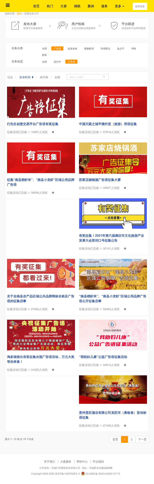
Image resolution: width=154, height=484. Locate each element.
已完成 (71, 61)
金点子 (120, 48)
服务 (104, 6)
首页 (36, 6)
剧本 (44, 54)
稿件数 (44, 77)
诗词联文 (105, 48)
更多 (118, 6)
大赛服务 (65, 461)
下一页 (142, 439)
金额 (57, 77)
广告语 (57, 48)
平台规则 (98, 461)
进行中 (57, 61)
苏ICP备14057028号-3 (67, 473)
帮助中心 (82, 461)
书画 (133, 48)
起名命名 (72, 48)
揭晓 (77, 6)
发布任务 (140, 6)
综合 (10, 77)
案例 (91, 6)
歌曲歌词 (89, 48)
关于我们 (49, 461)
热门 (50, 6)
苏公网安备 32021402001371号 (102, 473)
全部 (44, 48)
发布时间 (25, 77)
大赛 (63, 6)
